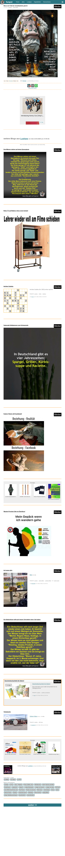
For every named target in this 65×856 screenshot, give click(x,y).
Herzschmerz (47, 2)
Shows (52, 789)
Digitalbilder (37, 2)
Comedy (6, 784)
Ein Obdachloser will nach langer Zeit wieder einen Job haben (22, 619)
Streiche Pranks (7, 792)
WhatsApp (30, 792)
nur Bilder (6, 779)
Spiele (40, 293)
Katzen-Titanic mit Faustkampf (13, 414)
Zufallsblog (7, 766)
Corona (11, 784)
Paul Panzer (21, 789)
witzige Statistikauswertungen (10, 795)
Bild (31, 575)
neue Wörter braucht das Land (11, 789)
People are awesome (30, 789)
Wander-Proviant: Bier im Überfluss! (14, 511)
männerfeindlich (30, 795)
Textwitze (15, 792)
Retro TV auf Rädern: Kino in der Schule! (16, 210)
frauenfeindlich (22, 795)
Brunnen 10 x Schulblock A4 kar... (32, 120)
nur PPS (19, 779)
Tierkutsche (7, 712)
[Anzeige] (32, 118)
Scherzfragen (47, 789)
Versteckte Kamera (23, 792)
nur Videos (13, 779)
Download (11, 80)
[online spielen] (15, 301)
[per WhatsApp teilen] (36, 86)
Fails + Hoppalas (18, 784)
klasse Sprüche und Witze (48, 784)
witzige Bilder (15, 7)
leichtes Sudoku (8, 286)
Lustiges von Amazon (46, 692)
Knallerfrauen (7, 787)
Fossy (32, 296)
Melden (14, 80)
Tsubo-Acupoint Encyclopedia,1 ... (39, 499)
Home (17, 2)
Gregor (24, 81)
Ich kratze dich (8, 570)
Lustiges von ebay (50, 787)
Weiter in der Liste (56, 766)
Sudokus (44, 293)
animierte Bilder (48, 580)
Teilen (7, 80)
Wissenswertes (38, 792)
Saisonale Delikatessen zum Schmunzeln (16, 325)
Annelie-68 (33, 725)
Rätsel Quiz (39, 789)
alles (23, 2)
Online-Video (33, 716)
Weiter (57, 6)
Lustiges (29, 2)
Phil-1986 (33, 583)
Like (4, 80)
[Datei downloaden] (32, 175)
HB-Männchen (38, 784)
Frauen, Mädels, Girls (28, 784)
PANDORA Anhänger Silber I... (26, 754)
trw (34, 695)
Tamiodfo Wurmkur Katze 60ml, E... (11, 754)
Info (17, 80)
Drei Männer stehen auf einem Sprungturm (16, 149)
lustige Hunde (56, 580)
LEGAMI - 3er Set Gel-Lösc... (10, 496)
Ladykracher (14, 787)
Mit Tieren (41, 722)
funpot (9, 2)
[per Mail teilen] (32, 86)
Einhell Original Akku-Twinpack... (54, 500)
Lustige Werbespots (29, 787)
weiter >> (32, 805)
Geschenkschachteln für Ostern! (14, 680)
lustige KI (21, 787)
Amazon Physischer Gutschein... (25, 496)
